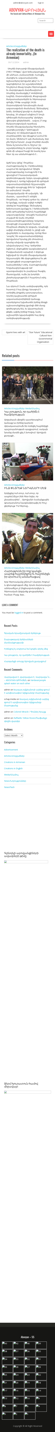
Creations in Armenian (14, 762)
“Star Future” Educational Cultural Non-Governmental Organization (40, 337)
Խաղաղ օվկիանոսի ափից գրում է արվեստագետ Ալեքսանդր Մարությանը (26, 702)
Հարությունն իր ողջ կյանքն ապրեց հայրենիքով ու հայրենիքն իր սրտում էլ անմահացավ (27, 574)
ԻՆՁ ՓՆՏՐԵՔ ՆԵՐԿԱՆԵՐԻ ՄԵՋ (25, 488)
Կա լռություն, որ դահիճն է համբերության (21, 413)
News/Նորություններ (15, 781)
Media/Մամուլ (32, 408)
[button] (51, 34)
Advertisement (11, 749)
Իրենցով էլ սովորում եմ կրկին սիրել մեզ (26, 648)
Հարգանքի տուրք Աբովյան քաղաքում (25, 661)
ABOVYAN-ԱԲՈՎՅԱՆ (27, 10)
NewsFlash (9, 787)
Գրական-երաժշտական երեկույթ (22, 633)
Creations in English (13, 768)
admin (26, 62)
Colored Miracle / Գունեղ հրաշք (30, 711)
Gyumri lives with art (15, 332)
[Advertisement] (27, 820)
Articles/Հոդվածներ (16, 46)
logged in (19, 612)
